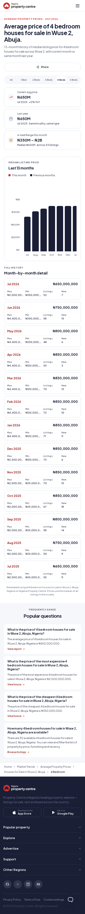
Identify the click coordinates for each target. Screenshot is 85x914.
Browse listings (16, 752)
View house (14, 684)
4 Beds (61, 79)
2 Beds (36, 79)
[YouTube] (38, 884)
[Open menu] (77, 6)
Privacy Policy (12, 899)
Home (8, 766)
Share (45, 67)
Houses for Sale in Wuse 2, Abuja (24, 771)
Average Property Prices (55, 766)
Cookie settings (54, 899)
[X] (18, 884)
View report (14, 648)
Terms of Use (32, 899)
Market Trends (26, 766)
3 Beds (49, 79)
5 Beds (74, 79)
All (11, 79)
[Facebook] (7, 884)
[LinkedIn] (28, 884)
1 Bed (24, 79)
